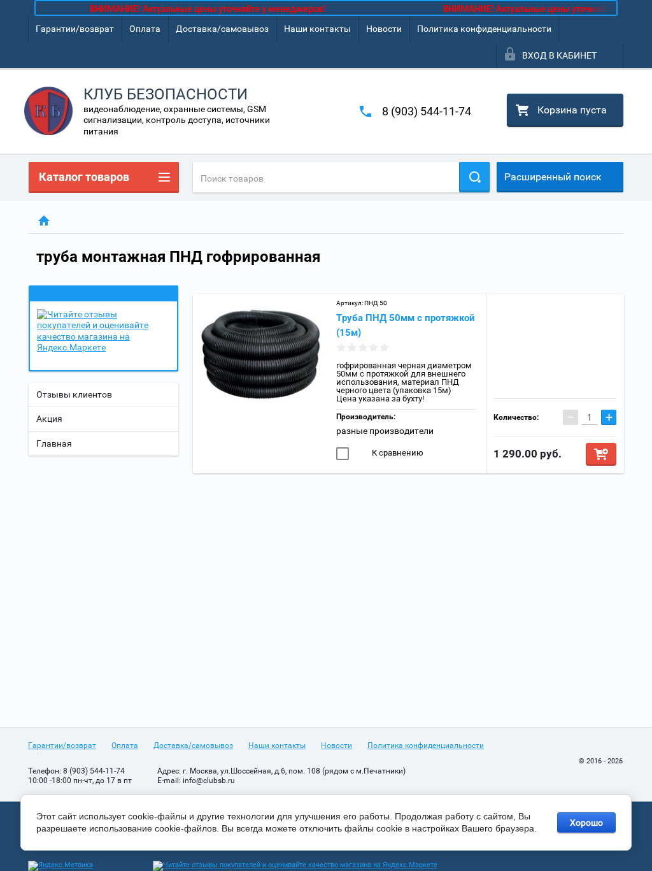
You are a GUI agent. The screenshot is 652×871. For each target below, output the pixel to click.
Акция (49, 419)
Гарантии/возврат (75, 29)
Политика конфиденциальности (484, 29)
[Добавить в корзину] (601, 454)
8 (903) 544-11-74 (426, 111)
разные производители (385, 431)
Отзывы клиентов (74, 394)
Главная (54, 443)
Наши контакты (317, 29)
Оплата (144, 29)
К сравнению (396, 452)
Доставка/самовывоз (222, 29)
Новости (384, 29)
